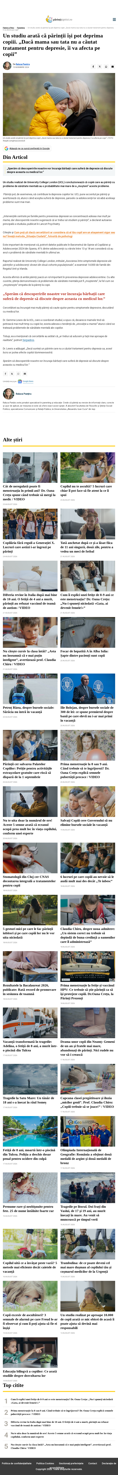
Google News (28, 381)
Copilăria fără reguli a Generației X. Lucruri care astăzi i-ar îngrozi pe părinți (29, 547)
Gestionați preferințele (71, 1463)
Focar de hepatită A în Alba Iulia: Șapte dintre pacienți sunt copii (84, 653)
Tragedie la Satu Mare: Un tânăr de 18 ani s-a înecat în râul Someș (28, 1100)
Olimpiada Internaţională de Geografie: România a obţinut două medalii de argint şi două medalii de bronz (86, 1156)
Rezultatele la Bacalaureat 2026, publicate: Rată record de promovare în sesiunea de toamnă (29, 990)
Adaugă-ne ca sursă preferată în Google (29, 148)
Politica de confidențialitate (17, 1463)
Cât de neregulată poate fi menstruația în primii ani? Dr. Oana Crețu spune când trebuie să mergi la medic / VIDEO (29, 493)
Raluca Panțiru (23, 64)
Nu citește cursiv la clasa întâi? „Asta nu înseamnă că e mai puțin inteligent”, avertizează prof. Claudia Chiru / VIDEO (29, 657)
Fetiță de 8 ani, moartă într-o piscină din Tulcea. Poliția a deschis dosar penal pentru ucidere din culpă (29, 1154)
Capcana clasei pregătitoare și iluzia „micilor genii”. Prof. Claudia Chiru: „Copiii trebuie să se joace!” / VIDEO (87, 1102)
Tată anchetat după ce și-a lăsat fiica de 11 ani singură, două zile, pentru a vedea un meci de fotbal (86, 547)
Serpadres (28, 340)
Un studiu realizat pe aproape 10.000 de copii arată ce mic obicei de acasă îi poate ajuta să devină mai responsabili (87, 1321)
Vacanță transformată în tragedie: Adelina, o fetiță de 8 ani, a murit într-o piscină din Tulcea (30, 1046)
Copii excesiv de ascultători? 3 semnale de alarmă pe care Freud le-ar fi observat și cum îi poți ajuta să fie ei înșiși (30, 1321)
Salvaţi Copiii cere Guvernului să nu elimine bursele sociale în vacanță (86, 823)
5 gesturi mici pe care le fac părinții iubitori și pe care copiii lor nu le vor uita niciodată (29, 933)
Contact (92, 1463)
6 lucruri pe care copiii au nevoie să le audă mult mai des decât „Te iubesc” (87, 879)
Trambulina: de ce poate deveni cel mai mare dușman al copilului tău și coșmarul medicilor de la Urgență (85, 1267)
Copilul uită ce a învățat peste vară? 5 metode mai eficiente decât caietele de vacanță (30, 1267)
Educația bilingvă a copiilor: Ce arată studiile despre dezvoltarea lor (30, 1373)
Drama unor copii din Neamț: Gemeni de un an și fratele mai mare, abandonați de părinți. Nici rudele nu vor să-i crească (87, 1048)
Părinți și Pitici (8, 28)
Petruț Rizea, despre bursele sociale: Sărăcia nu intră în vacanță (28, 710)
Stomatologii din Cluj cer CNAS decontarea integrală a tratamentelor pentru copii (29, 881)
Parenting (21, 28)
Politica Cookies (45, 1463)
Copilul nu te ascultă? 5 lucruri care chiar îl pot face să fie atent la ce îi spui (86, 491)
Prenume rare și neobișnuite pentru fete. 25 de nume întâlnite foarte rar (28, 1209)
